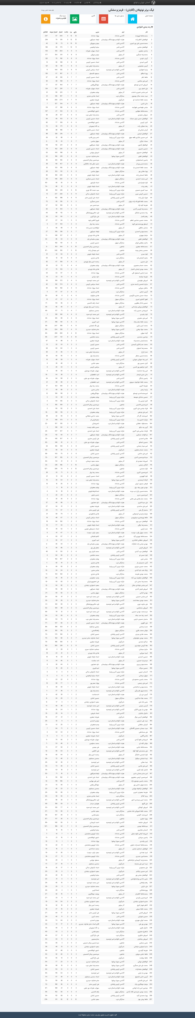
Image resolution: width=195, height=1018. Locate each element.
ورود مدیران (44, 2)
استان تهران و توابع (142, 2)
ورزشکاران (96, 2)
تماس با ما (56, 2)
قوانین (86, 2)
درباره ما (67, 2)
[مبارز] (153, 2)
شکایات (77, 2)
